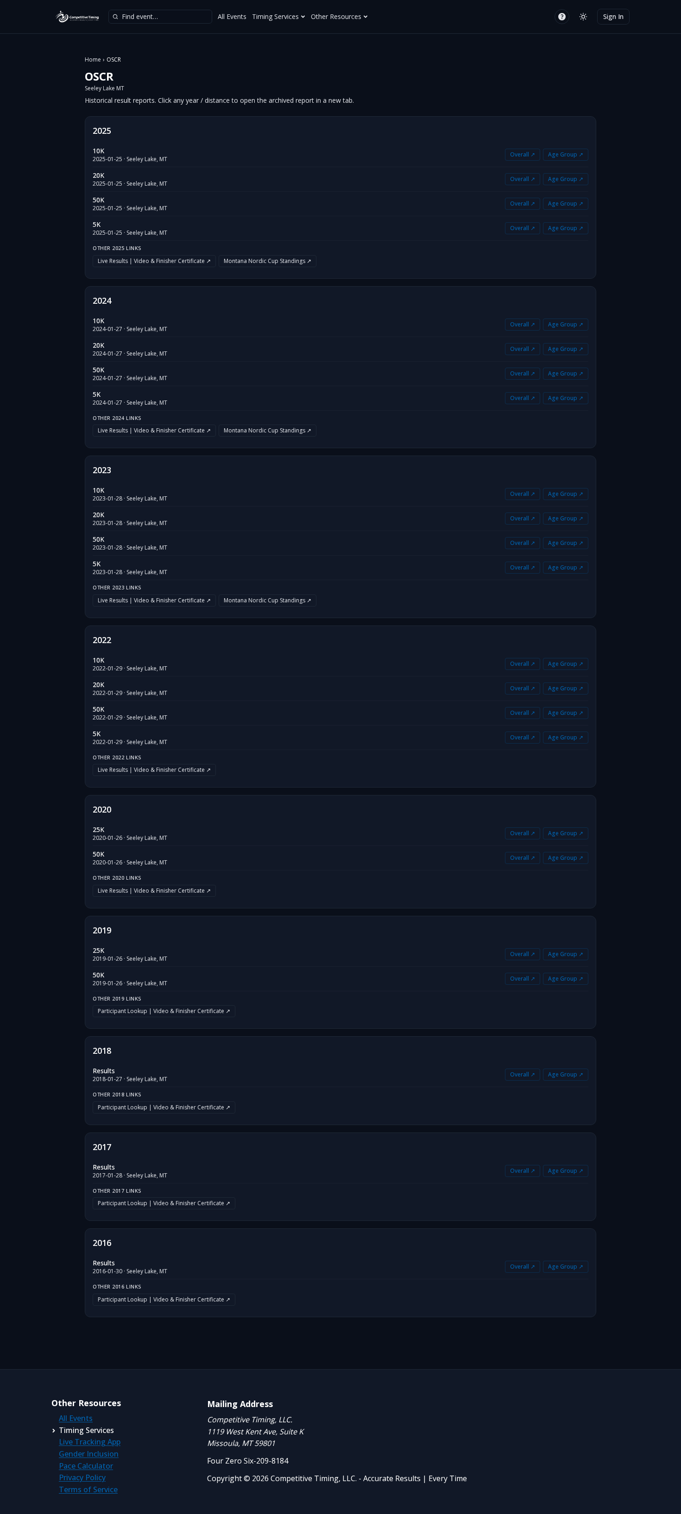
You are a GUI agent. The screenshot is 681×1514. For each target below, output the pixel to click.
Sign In (613, 16)
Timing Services (275, 16)
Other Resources (336, 16)
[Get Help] (562, 16)
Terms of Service (88, 1489)
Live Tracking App (89, 1442)
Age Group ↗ (565, 154)
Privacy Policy (82, 1477)
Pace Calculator (86, 1466)
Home (93, 59)
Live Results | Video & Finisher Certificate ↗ (154, 261)
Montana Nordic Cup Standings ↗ (267, 261)
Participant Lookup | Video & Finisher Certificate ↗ (164, 1011)
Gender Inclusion (89, 1454)
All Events (232, 16)
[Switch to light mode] (583, 16)
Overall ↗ (522, 154)
